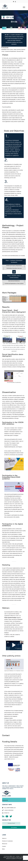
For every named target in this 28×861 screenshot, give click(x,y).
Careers (4, 846)
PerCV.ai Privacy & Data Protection (15, 857)
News (3, 849)
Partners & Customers (7, 841)
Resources (5, 800)
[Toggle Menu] (24, 7)
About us (4, 838)
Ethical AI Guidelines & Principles (14, 858)
